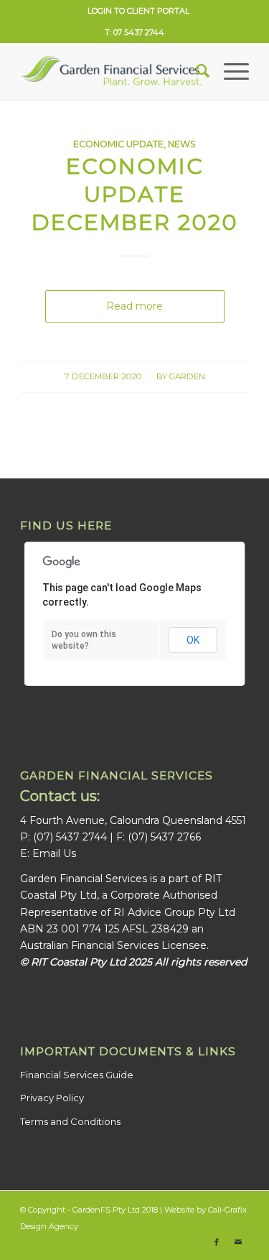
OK (193, 640)
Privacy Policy (52, 1097)
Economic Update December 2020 (135, 194)
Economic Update (118, 144)
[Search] (195, 71)
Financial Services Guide (76, 1074)
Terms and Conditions (70, 1121)
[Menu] (229, 71)
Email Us (54, 853)
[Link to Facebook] (216, 1242)
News (182, 144)
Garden (187, 376)
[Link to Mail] (238, 1242)
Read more (134, 306)
